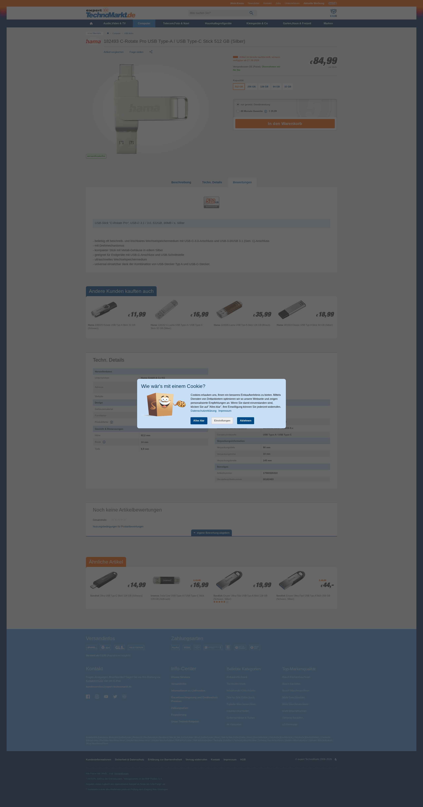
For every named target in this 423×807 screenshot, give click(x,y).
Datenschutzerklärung (203, 411)
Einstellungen (222, 420)
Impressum (224, 411)
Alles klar (199, 420)
